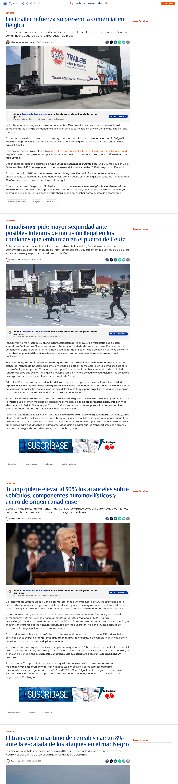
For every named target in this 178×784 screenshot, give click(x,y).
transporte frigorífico (17, 201)
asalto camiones (69, 464)
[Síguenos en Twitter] (26, 3)
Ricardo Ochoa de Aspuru (22, 42)
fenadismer (13, 464)
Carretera (10, 221)
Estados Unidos (14, 712)
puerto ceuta (31, 464)
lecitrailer (51, 201)
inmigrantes (49, 464)
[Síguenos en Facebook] (22, 3)
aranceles (33, 712)
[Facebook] (107, 42)
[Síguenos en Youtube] (34, 3)
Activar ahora (117, 116)
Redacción (15, 260)
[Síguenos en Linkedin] (30, 3)
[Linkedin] (115, 42)
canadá (48, 712)
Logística (10, 483)
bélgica (36, 201)
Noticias (10, 13)
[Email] (128, 42)
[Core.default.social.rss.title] (38, 3)
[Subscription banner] (67, 455)
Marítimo (10, 732)
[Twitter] (111, 42)
